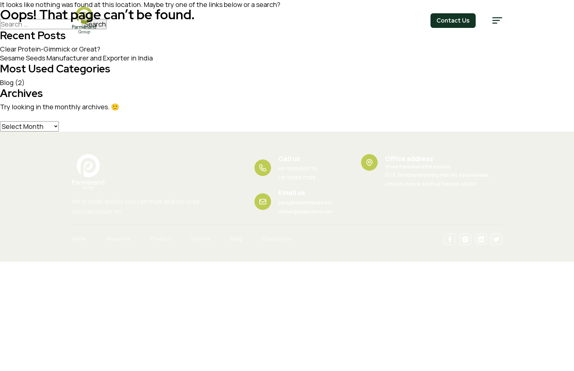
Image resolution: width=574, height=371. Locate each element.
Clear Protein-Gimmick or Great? (50, 49)
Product (160, 238)
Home (79, 238)
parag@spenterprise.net (305, 202)
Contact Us (276, 238)
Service (200, 238)
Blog (7, 82)
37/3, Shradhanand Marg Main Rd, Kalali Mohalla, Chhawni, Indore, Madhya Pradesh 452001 (437, 175)
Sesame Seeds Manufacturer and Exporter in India (76, 57)
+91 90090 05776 (297, 168)
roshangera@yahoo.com (305, 211)
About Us (118, 238)
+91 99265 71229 (296, 177)
